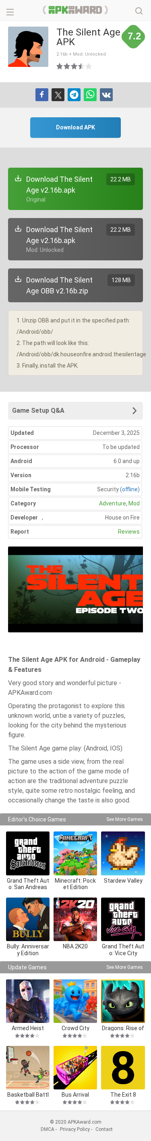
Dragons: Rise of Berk (123, 1028)
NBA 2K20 (75, 946)
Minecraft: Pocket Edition (75, 884)
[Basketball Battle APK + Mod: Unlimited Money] (28, 1067)
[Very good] (81, 66)
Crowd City (75, 1028)
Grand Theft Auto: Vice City (123, 949)
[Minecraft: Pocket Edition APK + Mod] (75, 853)
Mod (134, 503)
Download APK (75, 127)
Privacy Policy (75, 1129)
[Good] (74, 66)
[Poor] (60, 66)
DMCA (47, 1129)
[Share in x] (58, 94)
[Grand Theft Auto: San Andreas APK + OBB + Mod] (28, 853)
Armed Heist (28, 1028)
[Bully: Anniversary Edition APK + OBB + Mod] (28, 919)
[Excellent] (89, 66)
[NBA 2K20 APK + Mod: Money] (75, 919)
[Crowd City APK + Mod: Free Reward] (75, 1001)
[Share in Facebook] (41, 94)
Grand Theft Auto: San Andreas (28, 884)
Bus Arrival (75, 1094)
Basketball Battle (28, 1094)
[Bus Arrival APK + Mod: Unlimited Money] (75, 1067)
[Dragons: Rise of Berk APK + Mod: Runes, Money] (123, 1001)
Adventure (112, 503)
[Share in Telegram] (74, 94)
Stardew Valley (123, 880)
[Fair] (67, 66)
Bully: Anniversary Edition (28, 949)
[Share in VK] (106, 94)
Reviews (129, 531)
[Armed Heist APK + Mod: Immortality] (28, 1001)
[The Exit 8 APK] (123, 1067)
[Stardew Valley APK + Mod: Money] (123, 853)
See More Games (124, 819)
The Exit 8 (123, 1094)
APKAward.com (75, 10)
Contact (104, 1129)
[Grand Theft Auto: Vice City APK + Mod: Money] (123, 919)
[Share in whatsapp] (90, 94)
